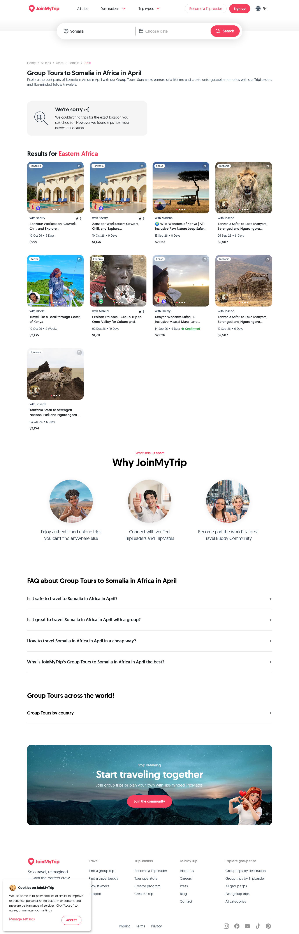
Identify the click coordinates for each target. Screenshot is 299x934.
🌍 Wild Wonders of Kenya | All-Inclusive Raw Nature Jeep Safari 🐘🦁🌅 (180, 226)
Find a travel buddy (103, 878)
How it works (99, 886)
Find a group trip (101, 870)
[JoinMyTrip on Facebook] (236, 926)
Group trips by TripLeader (245, 878)
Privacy (156, 926)
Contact (186, 901)
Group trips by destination (245, 870)
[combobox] (102, 31)
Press (184, 886)
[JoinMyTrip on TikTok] (257, 926)
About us (187, 870)
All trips (82, 8)
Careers (186, 878)
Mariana (167, 218)
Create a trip (143, 893)
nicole (40, 311)
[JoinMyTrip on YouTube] (247, 926)
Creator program (147, 886)
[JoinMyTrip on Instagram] (226, 926)
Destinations (110, 8)
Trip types (146, 8)
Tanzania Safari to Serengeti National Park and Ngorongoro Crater (53, 412)
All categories (235, 901)
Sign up (240, 8)
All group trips (236, 886)
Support (95, 893)
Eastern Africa (78, 153)
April (87, 63)
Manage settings (22, 919)
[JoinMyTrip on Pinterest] (268, 926)
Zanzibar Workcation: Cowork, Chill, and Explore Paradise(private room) (115, 226)
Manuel (104, 311)
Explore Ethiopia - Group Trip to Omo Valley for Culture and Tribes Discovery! (117, 319)
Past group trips (237, 893)
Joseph (229, 218)
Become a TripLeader (205, 8)
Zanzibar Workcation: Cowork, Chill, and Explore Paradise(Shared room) (53, 226)
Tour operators (145, 878)
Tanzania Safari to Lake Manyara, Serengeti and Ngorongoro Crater (242, 226)
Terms (140, 926)
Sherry (40, 218)
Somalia (74, 63)
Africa (59, 63)
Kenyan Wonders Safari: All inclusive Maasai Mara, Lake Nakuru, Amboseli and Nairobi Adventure (178, 319)
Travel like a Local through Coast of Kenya (55, 319)
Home (31, 63)
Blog (183, 893)
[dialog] (47, 905)
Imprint (124, 926)
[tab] (51, 209)
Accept (71, 920)
